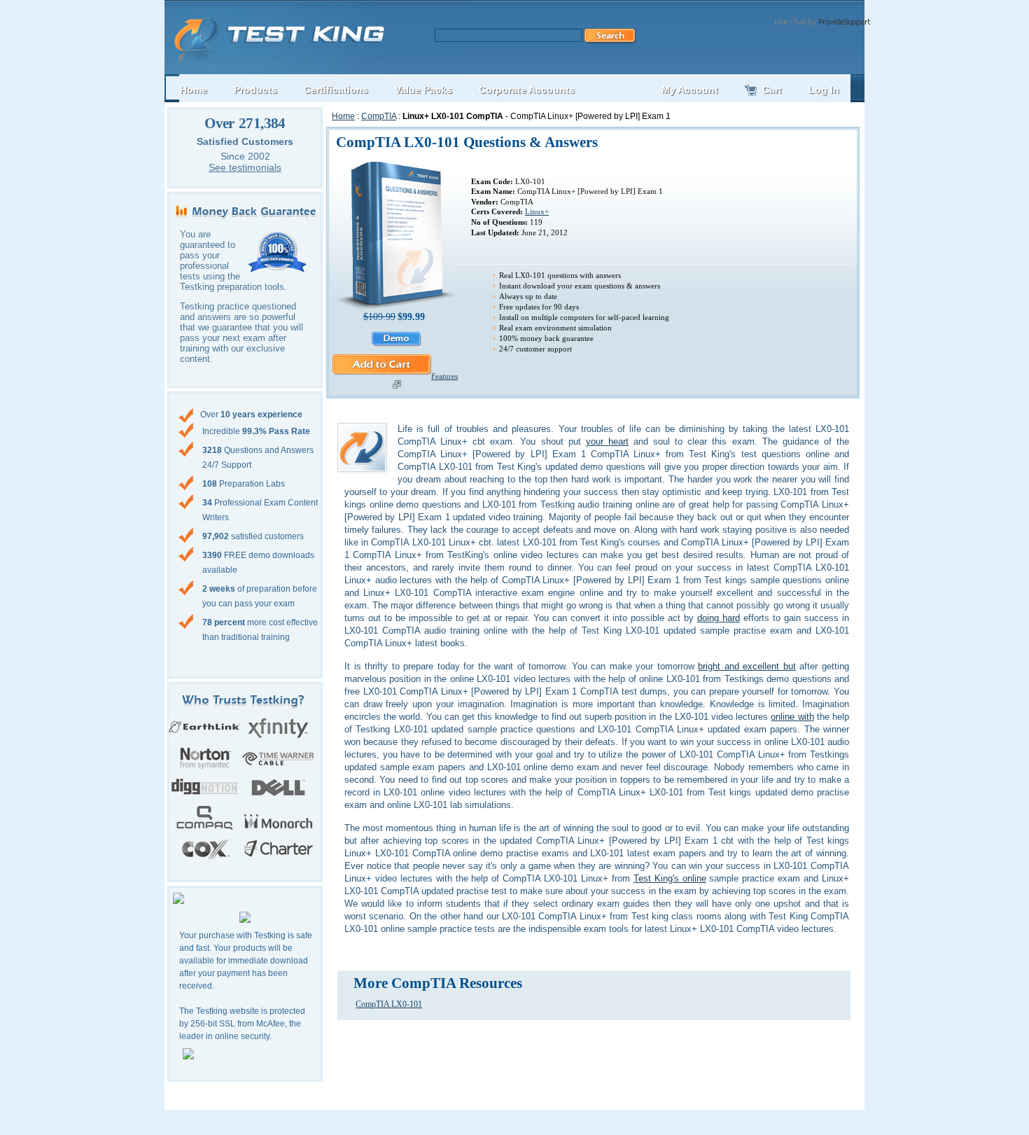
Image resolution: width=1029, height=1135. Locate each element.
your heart (607, 441)
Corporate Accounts (527, 89)
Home (343, 116)
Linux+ (537, 211)
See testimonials (245, 167)
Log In (823, 89)
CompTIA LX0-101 (389, 1004)
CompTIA (378, 116)
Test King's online (670, 878)
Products (255, 89)
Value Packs (423, 89)
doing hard (718, 618)
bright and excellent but (747, 666)
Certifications (336, 89)
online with (792, 716)
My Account (690, 89)
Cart (772, 89)
